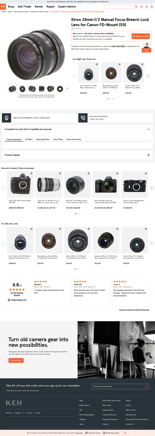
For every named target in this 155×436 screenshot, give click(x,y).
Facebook (9, 413)
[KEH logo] (14, 402)
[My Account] (147, 7)
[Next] (67, 88)
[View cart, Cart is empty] (152, 7)
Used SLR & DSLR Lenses (39, 12)
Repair (50, 6)
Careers (105, 424)
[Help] (142, 7)
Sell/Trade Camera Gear (111, 401)
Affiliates (82, 419)
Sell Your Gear (16, 360)
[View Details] (88, 75)
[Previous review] (2, 290)
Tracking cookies (94, 433)
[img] (17, 289)
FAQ (80, 410)
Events (128, 405)
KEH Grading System (86, 415)
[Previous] (74, 76)
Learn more (79, 433)
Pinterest (30, 413)
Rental (39, 6)
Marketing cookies (112, 433)
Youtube (37, 413)
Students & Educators (110, 419)
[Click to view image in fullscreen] (36, 50)
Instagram (17, 413)
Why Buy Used (131, 415)
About (81, 424)
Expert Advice (67, 6)
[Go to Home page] (3, 7)
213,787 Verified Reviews (17, 294)
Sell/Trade (24, 6)
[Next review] (152, 290)
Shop (11, 6)
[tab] (14, 139)
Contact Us (130, 424)
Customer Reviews (109, 415)
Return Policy (131, 410)
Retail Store (107, 405)
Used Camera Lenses (21, 12)
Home (4, 12)
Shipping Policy (108, 410)
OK (125, 433)
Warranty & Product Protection (137, 419)
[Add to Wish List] (97, 64)
